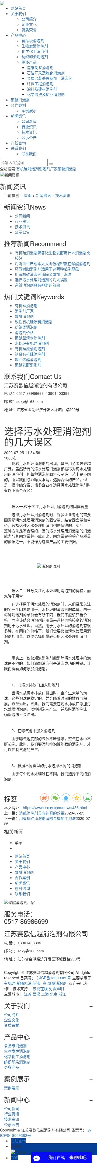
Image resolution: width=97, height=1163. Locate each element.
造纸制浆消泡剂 (40, 67)
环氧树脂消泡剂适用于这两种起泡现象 (47, 268)
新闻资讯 (18, 116)
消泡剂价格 (24, 332)
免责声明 (56, 988)
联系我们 (18, 148)
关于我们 (18, 13)
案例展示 (29, 110)
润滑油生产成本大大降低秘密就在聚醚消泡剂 (52, 263)
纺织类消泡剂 (26, 327)
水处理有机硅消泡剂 (32, 343)
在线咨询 (18, 142)
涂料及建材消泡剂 (42, 89)
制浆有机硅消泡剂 (30, 354)
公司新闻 (29, 121)
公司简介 (29, 19)
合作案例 (18, 105)
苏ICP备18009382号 (53, 977)
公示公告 (29, 137)
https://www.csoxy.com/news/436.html (55, 807)
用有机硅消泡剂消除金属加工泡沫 (43, 274)
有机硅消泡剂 (27, 168)
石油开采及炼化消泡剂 (46, 72)
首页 (28, 195)
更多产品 (29, 62)
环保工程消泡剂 (40, 83)
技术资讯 (29, 132)
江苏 (28, 994)
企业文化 (29, 24)
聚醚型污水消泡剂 (30, 337)
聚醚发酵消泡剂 (28, 364)
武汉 (36, 994)
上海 (45, 994)
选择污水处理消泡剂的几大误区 (41, 279)
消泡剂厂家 (48, 168)
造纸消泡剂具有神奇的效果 (37, 285)
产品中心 (18, 35)
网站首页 (18, 8)
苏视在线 (40, 988)
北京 (53, 994)
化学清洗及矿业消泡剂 (46, 94)
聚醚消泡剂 (20, 99)
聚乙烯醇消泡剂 (28, 359)
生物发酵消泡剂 (35, 45)
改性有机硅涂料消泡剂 (34, 321)
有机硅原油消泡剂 (30, 348)
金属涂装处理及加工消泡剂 (49, 78)
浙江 (62, 994)
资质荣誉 (29, 29)
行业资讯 (29, 126)
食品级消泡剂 (33, 40)
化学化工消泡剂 (35, 51)
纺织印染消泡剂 (35, 56)
